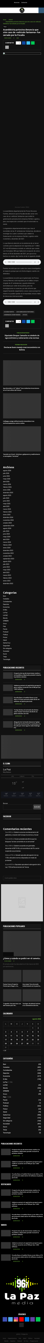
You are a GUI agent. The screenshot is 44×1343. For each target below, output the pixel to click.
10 (6, 1036)
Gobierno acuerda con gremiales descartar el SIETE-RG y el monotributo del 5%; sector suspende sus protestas (22, 848)
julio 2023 (6, 564)
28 (27, 1043)
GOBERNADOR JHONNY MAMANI (12, 314)
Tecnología (6, 659)
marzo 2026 (7, 484)
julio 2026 (6, 473)
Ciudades (6, 599)
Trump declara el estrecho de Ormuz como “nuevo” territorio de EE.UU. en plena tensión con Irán (26, 712)
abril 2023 (6, 572)
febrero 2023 (7, 578)
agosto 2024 (7, 528)
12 (17, 1036)
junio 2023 (6, 567)
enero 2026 (6, 490)
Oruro (5, 623)
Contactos (24, 2)
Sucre (5, 654)
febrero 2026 (7, 487)
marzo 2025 (7, 509)
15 (33, 1036)
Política (5, 634)
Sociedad (6, 651)
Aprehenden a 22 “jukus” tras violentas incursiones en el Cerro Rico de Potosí (21, 389)
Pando (5, 629)
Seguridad (6, 645)
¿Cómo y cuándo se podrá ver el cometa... (22, 958)
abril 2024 (6, 539)
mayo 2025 (6, 503)
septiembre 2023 (8, 559)
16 (38, 1036)
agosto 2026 (7, 470)
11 (11, 1036)
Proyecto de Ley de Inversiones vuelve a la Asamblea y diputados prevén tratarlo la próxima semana (27, 675)
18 (11, 1039)
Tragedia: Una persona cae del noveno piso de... (12, 1004)
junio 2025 (6, 501)
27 (22, 1043)
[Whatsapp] (38, 1319)
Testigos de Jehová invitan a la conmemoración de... (31, 1004)
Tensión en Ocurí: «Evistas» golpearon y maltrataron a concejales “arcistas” (21, 455)
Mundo (5, 618)
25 (11, 1043)
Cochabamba (7, 601)
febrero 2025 (7, 512)
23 (38, 1039)
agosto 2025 (7, 495)
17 (6, 1039)
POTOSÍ (25, 314)
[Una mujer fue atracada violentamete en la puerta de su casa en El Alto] (32, 976)
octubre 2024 (7, 523)
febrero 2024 (7, 545)
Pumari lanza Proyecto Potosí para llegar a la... (11, 985)
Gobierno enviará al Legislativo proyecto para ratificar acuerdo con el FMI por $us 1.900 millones (27, 687)
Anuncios (16, 2)
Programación (34, 1341)
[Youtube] (21, 1319)
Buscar (5, 803)
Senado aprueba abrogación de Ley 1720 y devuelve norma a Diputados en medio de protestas (21, 857)
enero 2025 (6, 514)
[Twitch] (32, 1319)
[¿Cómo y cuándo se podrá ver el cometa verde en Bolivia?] (22, 943)
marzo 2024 (7, 542)
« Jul (4, 1050)
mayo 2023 (6, 570)
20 (22, 1039)
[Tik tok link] (29, 5)
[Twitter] (10, 1319)
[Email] (27, 1319)
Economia (6, 607)
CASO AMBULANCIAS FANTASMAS (25, 311)
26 (17, 1043)
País (4, 626)
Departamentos (12, 1338)
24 (6, 1043)
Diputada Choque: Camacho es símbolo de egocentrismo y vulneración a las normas (22, 337)
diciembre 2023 (8, 550)
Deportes (6, 604)
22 (33, 1039)
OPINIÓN (5, 621)
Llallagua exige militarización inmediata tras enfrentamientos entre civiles (18, 422)
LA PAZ (5, 615)
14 (27, 1036)
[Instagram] (16, 1319)
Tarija (5, 656)
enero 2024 (6, 548)
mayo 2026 (6, 479)
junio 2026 (6, 476)
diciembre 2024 (8, 517)
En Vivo (26, 1341)
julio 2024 (6, 531)
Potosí (5, 26)
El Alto (5, 610)
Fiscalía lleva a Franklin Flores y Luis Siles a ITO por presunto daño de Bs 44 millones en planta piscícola (26, 699)
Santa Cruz (6, 643)
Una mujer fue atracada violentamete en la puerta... (32, 985)
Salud (5, 640)
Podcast (5, 632)
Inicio (4, 1338)
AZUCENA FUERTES (9, 311)
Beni (4, 596)
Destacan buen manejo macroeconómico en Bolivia (22, 348)
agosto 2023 (7, 561)
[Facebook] (5, 1319)
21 (27, 1039)
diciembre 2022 (8, 583)
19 (17, 1039)
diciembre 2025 (8, 492)
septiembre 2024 (8, 525)
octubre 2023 (7, 556)
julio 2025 (6, 498)
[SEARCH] (39, 878)
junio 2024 (6, 534)
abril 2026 (6, 481)
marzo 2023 (7, 575)
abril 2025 (6, 506)
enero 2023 (6, 581)
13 (22, 1036)
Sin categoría (7, 648)
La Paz (5, 612)
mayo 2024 (6, 536)
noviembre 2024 (8, 520)
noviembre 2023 (8, 553)
